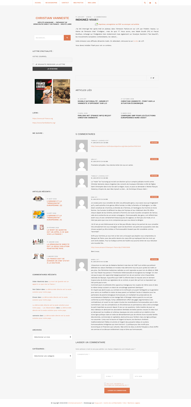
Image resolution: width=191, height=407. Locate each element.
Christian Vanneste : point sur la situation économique (138, 102)
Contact (65, 3)
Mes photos (78, 3)
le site (135, 41)
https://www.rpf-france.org (42, 118)
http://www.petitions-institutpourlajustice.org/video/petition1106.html (116, 146)
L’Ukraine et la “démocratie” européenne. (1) (54, 217)
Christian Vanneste (52, 18)
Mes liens (92, 3)
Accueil (38, 3)
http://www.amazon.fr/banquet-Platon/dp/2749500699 (110, 247)
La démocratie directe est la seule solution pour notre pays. (58, 246)
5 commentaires (100, 17)
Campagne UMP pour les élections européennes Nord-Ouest (138, 116)
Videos (88, 17)
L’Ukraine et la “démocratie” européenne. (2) (54, 203)
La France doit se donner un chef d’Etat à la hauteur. (58, 261)
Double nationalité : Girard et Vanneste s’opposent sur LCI (93, 102)
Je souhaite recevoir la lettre (50, 64)
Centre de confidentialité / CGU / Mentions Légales (122, 403)
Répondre (154, 142)
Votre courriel (39, 56)
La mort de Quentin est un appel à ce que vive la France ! (58, 232)
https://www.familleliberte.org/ (43, 123)
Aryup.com (98, 403)
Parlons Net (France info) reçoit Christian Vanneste (94, 116)
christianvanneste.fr (75, 403)
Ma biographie (51, 3)
